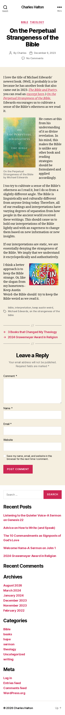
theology (37, 22)
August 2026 (12, 585)
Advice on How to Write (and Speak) (29, 528)
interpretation (23, 307)
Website (8, 439)
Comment (10, 376)
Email (7, 424)
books (7, 634)
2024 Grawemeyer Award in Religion (29, 556)
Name (7, 408)
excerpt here (35, 94)
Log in (7, 678)
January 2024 (13, 595)
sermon (8, 644)
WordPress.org (14, 693)
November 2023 (15, 605)
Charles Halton (32, 7)
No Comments (34, 58)
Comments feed (15, 688)
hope (7, 639)
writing (8, 659)
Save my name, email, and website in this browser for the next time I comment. (29, 457)
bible (11, 307)
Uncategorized (14, 654)
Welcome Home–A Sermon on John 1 (29, 548)
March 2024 (12, 590)
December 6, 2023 (45, 52)
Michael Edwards (18, 311)
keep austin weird (42, 307)
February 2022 (13, 610)
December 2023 (15, 600)
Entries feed (12, 683)
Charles (21, 52)
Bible (24, 22)
